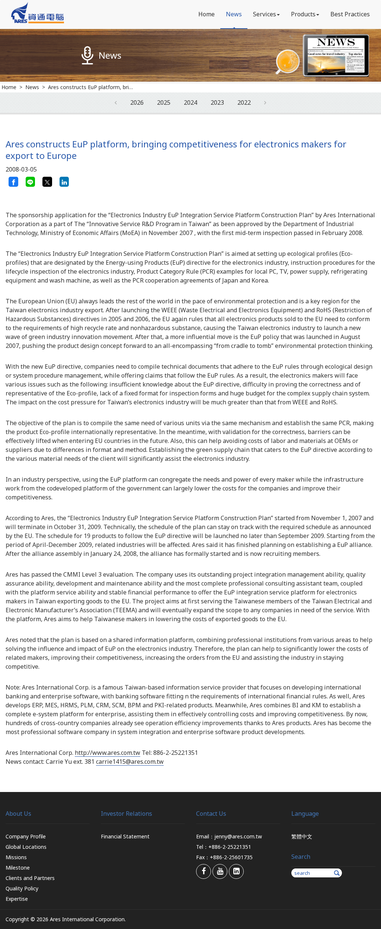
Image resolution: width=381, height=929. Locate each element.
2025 (163, 102)
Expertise (17, 898)
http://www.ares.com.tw (107, 753)
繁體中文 (301, 836)
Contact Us (211, 813)
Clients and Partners (30, 877)
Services (264, 14)
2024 (190, 102)
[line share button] (30, 181)
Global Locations (26, 846)
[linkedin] (236, 871)
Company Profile (26, 836)
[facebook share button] (13, 181)
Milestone (18, 867)
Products (303, 14)
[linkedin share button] (64, 181)
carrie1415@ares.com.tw (130, 761)
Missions (16, 857)
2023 (217, 102)
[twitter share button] (47, 181)
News (234, 14)
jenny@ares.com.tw (238, 836)
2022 (244, 102)
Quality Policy (22, 888)
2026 (137, 102)
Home (206, 14)
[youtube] (219, 871)
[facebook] (203, 871)
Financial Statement (125, 836)
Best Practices (350, 14)
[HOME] (37, 21)
